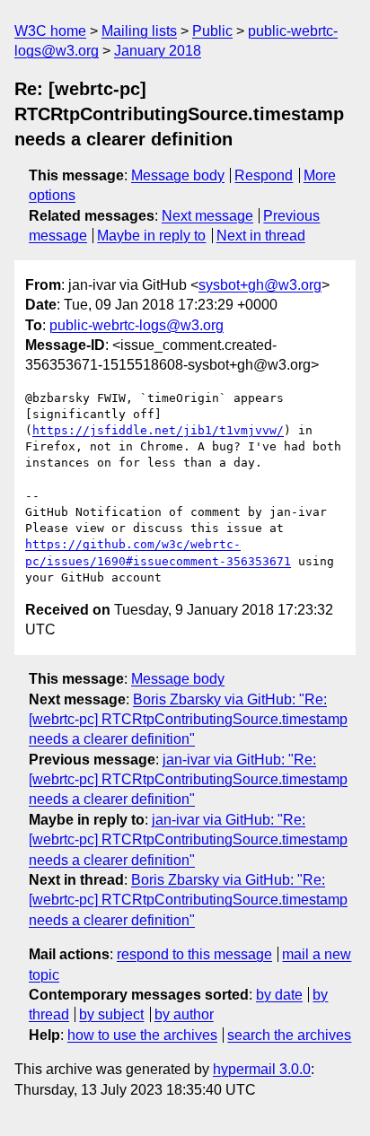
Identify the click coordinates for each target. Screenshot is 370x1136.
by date (279, 994)
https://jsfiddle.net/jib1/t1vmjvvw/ (158, 430)
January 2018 (157, 50)
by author (184, 1014)
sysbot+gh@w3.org (260, 285)
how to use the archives (142, 1035)
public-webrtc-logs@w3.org (136, 325)
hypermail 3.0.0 (262, 1069)
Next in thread (260, 235)
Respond (263, 175)
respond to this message (194, 954)
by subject (111, 1014)
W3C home (50, 31)
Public (212, 31)
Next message (207, 215)
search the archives (289, 1035)
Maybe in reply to (151, 235)
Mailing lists (139, 31)
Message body (178, 175)
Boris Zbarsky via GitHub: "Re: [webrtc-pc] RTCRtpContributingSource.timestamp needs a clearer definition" (188, 719)
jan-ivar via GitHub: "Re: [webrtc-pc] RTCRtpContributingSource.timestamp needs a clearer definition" (188, 780)
